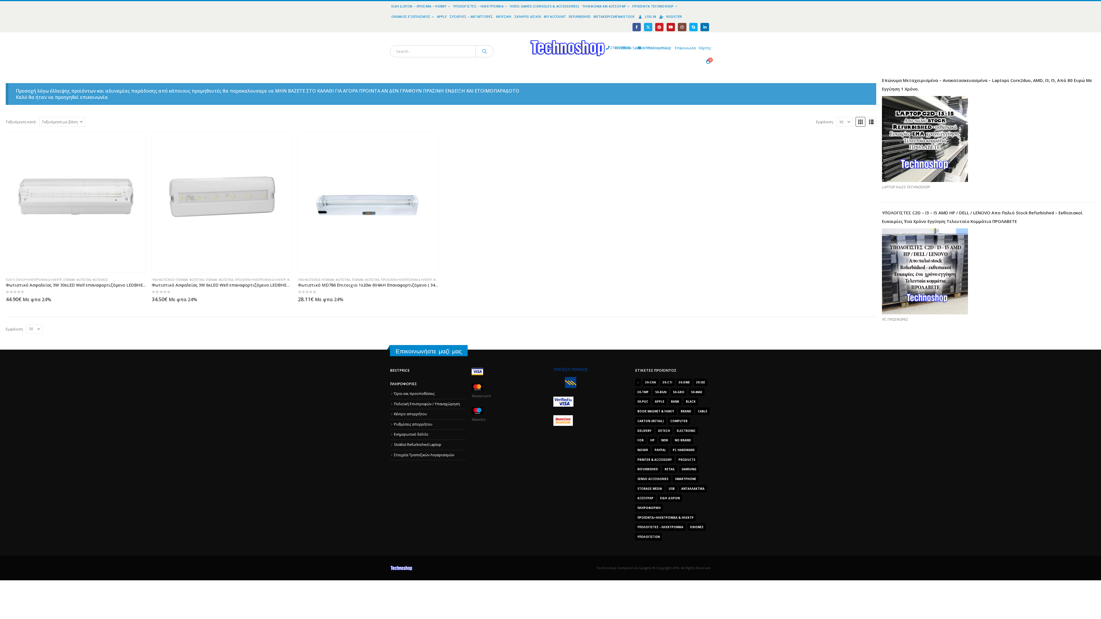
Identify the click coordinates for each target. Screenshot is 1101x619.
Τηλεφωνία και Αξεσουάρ (604, 6)
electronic (686, 431)
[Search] (484, 51)
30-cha (650, 382)
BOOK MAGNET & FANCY (655, 411)
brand (686, 411)
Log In (650, 16)
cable (702, 411)
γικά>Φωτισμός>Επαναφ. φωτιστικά (178, 280)
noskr (642, 450)
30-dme (684, 382)
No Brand (683, 440)
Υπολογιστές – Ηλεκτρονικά (478, 6)
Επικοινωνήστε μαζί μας (429, 351)
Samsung (689, 469)
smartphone (685, 479)
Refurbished (580, 16)
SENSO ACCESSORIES (652, 479)
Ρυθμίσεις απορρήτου (413, 424)
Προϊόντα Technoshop (653, 6)
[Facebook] (637, 27)
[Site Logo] (515, 35)
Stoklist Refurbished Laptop (417, 444)
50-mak (696, 392)
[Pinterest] (659, 27)
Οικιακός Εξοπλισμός (410, 16)
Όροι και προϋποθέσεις (414, 393)
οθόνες (697, 527)
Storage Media (649, 489)
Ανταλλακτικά (692, 489)
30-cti (667, 382)
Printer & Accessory (654, 460)
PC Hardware (684, 450)
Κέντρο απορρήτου (410, 414)
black (691, 401)
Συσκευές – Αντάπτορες (471, 16)
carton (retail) (650, 421)
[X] (648, 27)
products (686, 460)
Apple (442, 16)
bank (675, 401)
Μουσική (504, 16)
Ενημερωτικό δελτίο (411, 434)
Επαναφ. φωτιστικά (77, 280)
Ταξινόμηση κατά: (21, 121)
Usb (672, 489)
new (664, 440)
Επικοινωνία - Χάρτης (693, 48)
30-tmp (643, 392)
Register (674, 16)
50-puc (642, 401)
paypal (660, 450)
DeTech (664, 431)
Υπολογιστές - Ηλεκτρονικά (660, 527)
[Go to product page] (76, 203)
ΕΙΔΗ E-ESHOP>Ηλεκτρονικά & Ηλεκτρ (34, 280)
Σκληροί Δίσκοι (527, 16)
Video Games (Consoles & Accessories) (544, 6)
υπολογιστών (648, 537)
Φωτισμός (100, 280)
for (640, 440)
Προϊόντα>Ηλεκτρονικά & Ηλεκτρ (260, 280)
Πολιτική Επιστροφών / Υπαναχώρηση (427, 403)
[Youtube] (671, 27)
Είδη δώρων (670, 498)
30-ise (700, 382)
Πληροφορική (649, 508)
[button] (860, 122)
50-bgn (660, 392)
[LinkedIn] (704, 27)
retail (670, 469)
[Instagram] (682, 27)
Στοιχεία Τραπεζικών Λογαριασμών (424, 455)
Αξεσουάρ (645, 498)
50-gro (678, 392)
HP (652, 440)
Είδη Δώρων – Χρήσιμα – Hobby (419, 6)
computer (679, 421)
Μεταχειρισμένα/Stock (614, 16)
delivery (644, 431)
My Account (555, 16)
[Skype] (693, 27)
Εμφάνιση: (825, 121)
